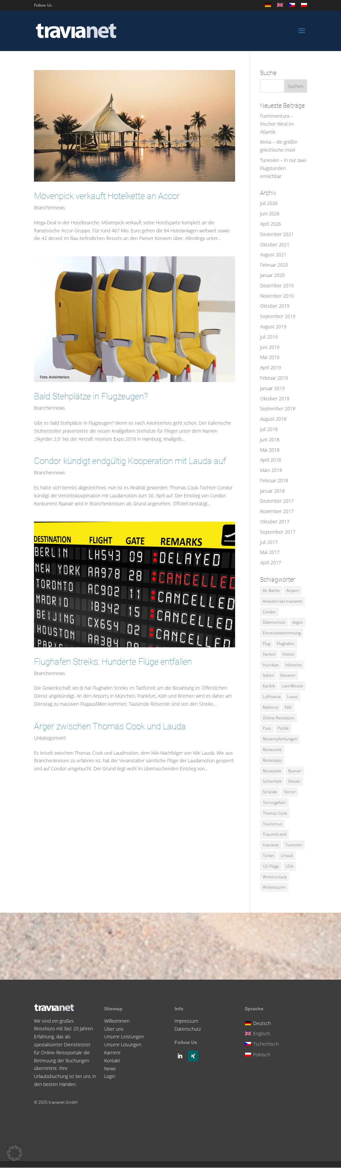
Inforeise (293, 665)
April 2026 (270, 224)
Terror (289, 792)
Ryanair (294, 771)
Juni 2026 (269, 213)
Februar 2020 (274, 265)
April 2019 (270, 367)
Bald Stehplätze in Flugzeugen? (91, 396)
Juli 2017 (269, 542)
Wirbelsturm (274, 887)
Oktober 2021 (274, 244)
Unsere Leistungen (124, 1036)
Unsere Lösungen (122, 1044)
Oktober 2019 (274, 306)
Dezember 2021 (277, 234)
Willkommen (117, 1021)
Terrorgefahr (274, 802)
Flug (266, 643)
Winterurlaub (275, 877)
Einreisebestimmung (282, 633)
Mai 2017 (269, 552)
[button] (14, 1153)
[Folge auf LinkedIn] (179, 1056)
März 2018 (271, 470)
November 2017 (277, 511)
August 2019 (273, 326)
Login (109, 1076)
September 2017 (277, 532)
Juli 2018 (269, 429)
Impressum (186, 1021)
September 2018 (277, 408)
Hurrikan (271, 665)
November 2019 (277, 296)
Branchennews (49, 207)
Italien (268, 675)
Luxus (292, 696)
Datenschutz (274, 622)
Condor (269, 612)
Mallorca (270, 707)
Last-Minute (292, 686)
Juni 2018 (269, 439)
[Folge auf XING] (193, 1056)
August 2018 (273, 419)
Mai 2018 (269, 450)
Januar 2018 (272, 491)
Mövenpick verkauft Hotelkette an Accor (107, 196)
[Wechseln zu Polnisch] (304, 7)
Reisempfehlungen (280, 739)
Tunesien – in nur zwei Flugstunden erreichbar (283, 168)
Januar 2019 (272, 388)
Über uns (114, 1029)
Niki (288, 707)
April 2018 (270, 460)
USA (289, 866)
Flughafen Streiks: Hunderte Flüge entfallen (113, 662)
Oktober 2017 (274, 521)
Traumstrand (274, 834)
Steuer (294, 781)
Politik (283, 728)
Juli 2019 (269, 337)
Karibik (269, 686)
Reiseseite (272, 749)
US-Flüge (271, 866)
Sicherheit (272, 781)
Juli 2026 (269, 203)
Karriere (112, 1052)
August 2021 (273, 254)
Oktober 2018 (274, 398)
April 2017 (270, 562)
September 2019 (277, 316)
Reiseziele (272, 771)
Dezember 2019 (277, 285)
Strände (270, 792)
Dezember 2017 (277, 501)
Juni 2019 (269, 347)
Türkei (268, 855)
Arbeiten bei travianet (282, 601)
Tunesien (293, 845)
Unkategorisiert (50, 738)
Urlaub (287, 855)
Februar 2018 (274, 480)
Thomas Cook (275, 813)
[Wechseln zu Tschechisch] (292, 7)
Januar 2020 (272, 275)
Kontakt (112, 1060)
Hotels (288, 654)
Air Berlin (271, 590)
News (110, 1068)
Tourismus (272, 824)
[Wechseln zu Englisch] (280, 7)
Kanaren (287, 675)
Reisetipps (272, 760)
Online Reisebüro (278, 718)
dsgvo (297, 622)
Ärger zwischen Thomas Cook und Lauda (110, 726)
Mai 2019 (269, 357)
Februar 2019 (274, 378)
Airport (292, 590)
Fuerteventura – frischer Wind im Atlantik (277, 124)
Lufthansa (271, 696)
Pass (267, 728)
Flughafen (285, 643)
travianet (271, 845)
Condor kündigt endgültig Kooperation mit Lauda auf (130, 461)
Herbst (269, 654)
